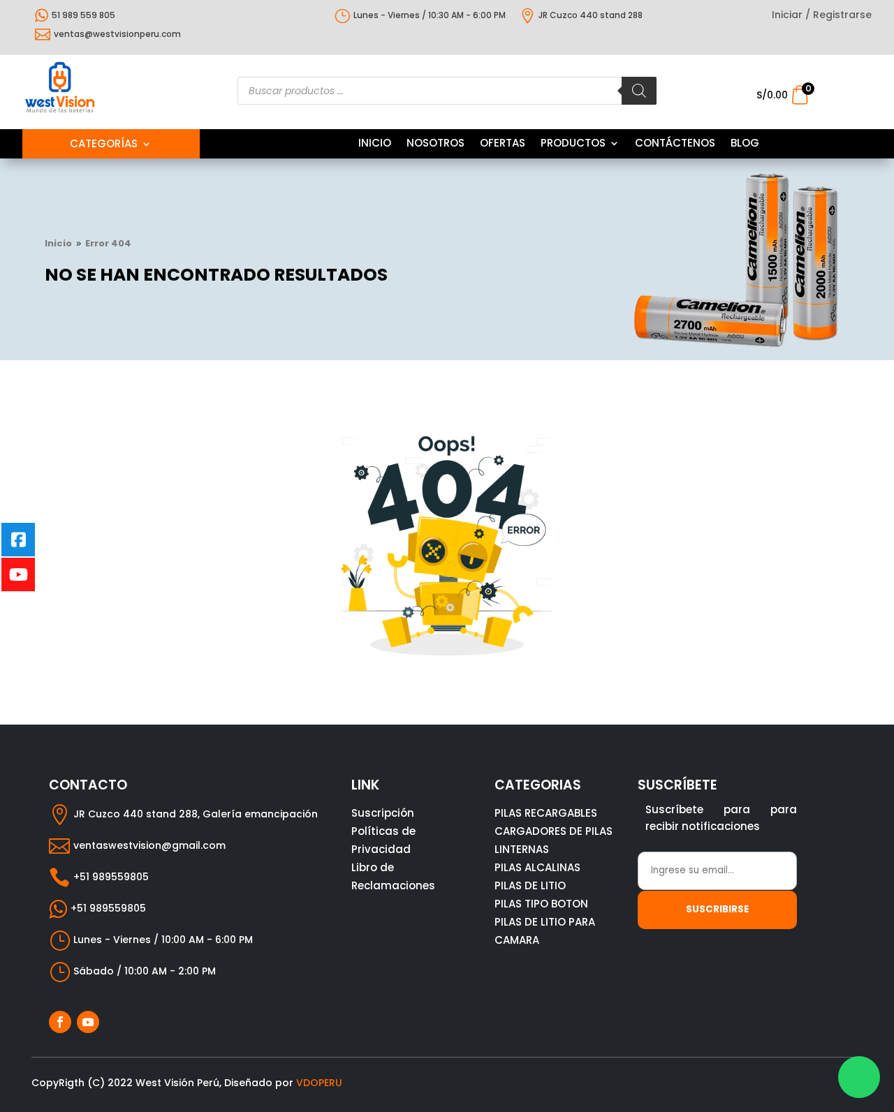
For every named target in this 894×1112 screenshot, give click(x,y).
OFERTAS (502, 144)
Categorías (104, 145)
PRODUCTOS (573, 144)
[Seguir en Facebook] (60, 1022)
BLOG (745, 144)
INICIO (374, 144)
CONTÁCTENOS (675, 144)
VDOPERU (319, 1083)
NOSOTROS (435, 144)
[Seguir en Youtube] (88, 1022)
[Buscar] (639, 91)
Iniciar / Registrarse (822, 16)
